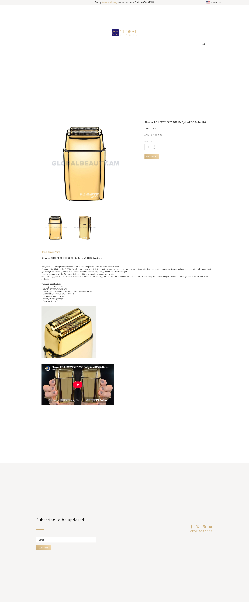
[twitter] (198, 527)
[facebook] (191, 527)
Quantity (148, 141)
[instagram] (204, 527)
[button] (213, 2)
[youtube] (210, 527)
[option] (85, 164)
